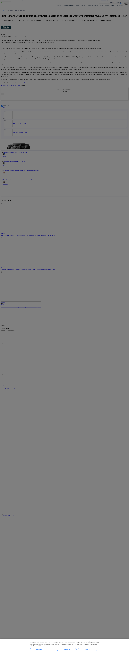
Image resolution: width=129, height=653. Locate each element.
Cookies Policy (53, 645)
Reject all (67, 649)
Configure (39, 649)
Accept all (87, 649)
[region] (64, 646)
